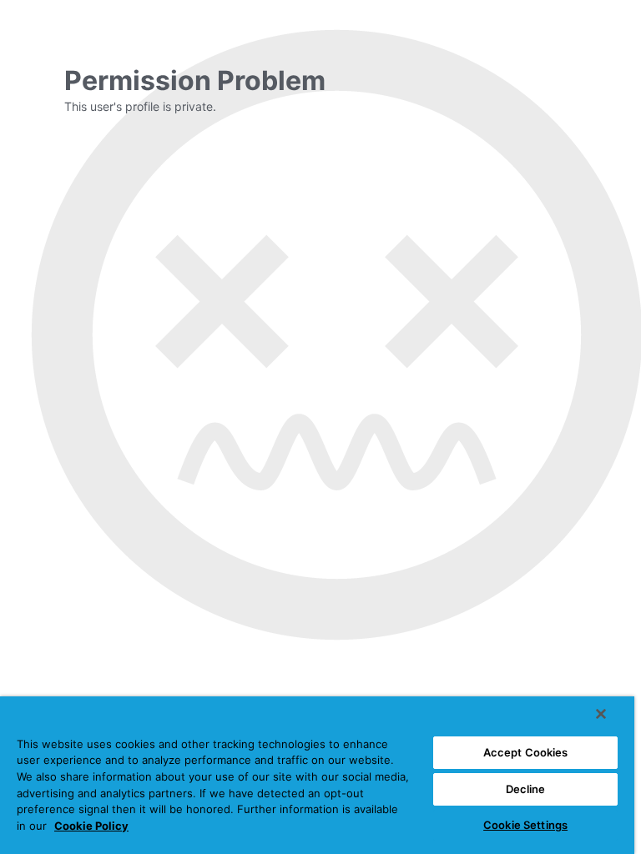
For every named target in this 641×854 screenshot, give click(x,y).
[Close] (601, 714)
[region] (317, 775)
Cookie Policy (91, 825)
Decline (526, 789)
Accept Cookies (525, 752)
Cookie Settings (525, 824)
